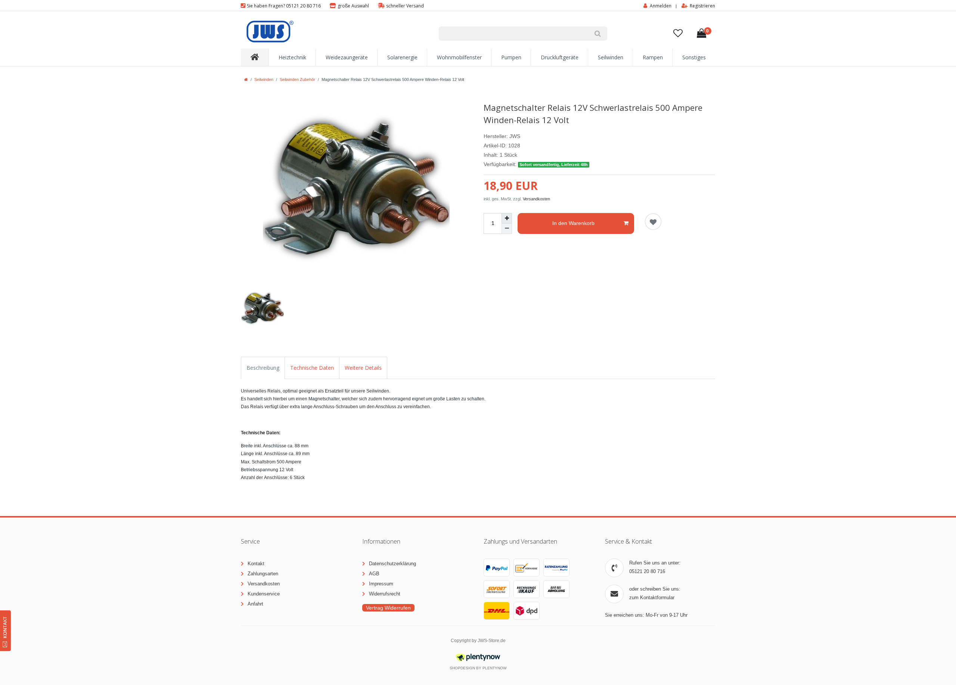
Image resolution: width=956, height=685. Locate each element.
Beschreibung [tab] (262, 367)
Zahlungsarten (263, 573)
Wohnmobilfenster (459, 57)
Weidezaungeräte (347, 57)
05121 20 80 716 (647, 571)
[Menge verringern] (507, 228)
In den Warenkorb (573, 223)
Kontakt (256, 563)
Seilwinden (610, 57)
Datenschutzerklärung (392, 563)
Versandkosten (536, 199)
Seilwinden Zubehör (297, 79)
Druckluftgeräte (559, 57)
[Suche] (597, 33)
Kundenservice (264, 594)
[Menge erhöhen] (507, 218)
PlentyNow (494, 668)
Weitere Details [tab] (363, 367)
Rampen (653, 57)
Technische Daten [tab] (312, 367)
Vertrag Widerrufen (388, 608)
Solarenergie (402, 57)
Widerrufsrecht (384, 594)
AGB (374, 573)
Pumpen (511, 57)
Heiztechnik (292, 57)
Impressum (381, 584)
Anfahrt (255, 604)
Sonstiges (694, 57)
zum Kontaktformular (651, 597)
